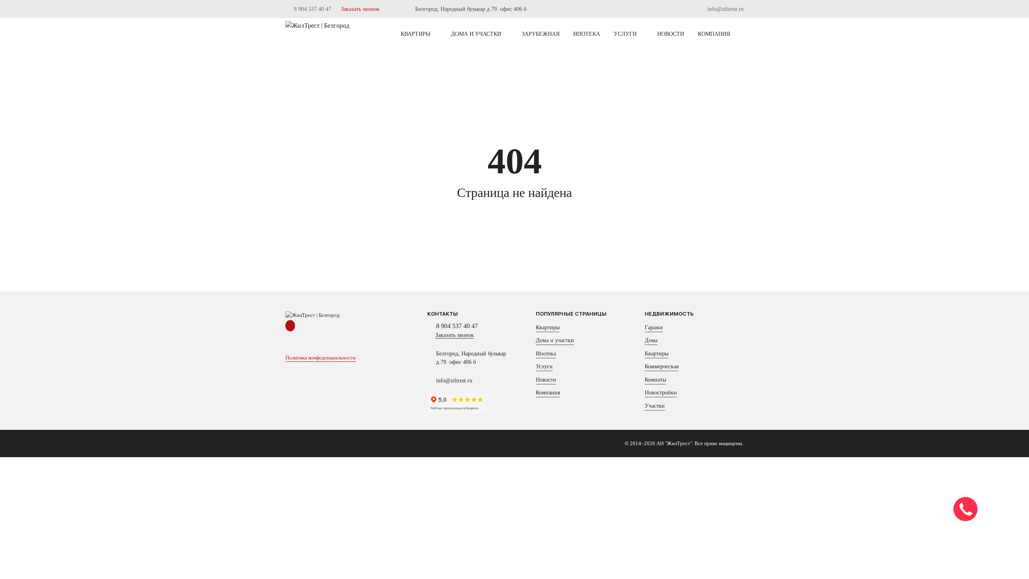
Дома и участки (476, 34)
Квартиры (415, 34)
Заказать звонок (360, 9)
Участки (655, 406)
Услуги (625, 34)
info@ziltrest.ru (725, 9)
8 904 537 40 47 (311, 9)
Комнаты (655, 380)
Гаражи (654, 327)
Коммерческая (661, 366)
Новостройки (661, 393)
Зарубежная (541, 34)
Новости (670, 34)
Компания (714, 34)
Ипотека (586, 34)
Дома (651, 340)
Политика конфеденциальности (320, 358)
